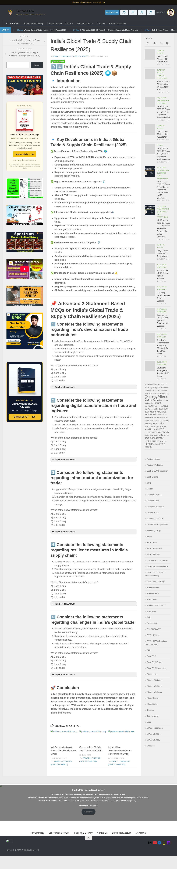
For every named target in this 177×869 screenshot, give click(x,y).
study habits (163, 432)
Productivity (152, 623)
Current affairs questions (157, 524)
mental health (151, 414)
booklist (153, 391)
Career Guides (153, 501)
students (154, 432)
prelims (148, 423)
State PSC (151, 656)
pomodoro (164, 420)
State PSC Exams (154, 662)
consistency (161, 393)
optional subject (154, 420)
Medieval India (153, 587)
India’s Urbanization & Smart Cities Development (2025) (63, 750)
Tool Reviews (152, 716)
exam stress (158, 406)
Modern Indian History (33, 23)
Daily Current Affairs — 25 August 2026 (162, 59)
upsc (149, 441)
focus (165, 406)
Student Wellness (154, 692)
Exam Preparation (154, 548)
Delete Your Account (121, 833)
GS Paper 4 (149, 409)
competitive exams (150, 393)
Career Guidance (154, 495)
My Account (141, 833)
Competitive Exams (155, 507)
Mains (153, 411)
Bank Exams (152, 477)
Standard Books (84, 23)
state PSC (159, 429)
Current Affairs (12, 23)
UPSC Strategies (154, 734)
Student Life (152, 674)
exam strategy (153, 404)
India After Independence (157, 566)
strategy (148, 432)
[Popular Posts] (154, 44)
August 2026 (159, 388)
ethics (160, 400)
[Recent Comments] (161, 44)
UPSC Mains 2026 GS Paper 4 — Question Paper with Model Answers (163, 153)
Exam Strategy (153, 554)
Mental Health (153, 593)
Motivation (151, 611)
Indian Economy (54, 23)
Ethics (68, 23)
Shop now (88, 812)
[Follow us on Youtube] (155, 843)
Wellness (151, 746)
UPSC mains (160, 441)
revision (149, 426)
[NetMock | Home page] (10, 12)
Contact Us (102, 833)
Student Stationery (154, 680)
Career (150, 489)
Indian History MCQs (156, 581)
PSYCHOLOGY (154, 629)
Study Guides (152, 698)
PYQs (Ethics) (153, 635)
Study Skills (152, 704)
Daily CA (151, 399)
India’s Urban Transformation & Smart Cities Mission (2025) (119, 750)
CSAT (167, 393)
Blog (159, 264)
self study (156, 426)
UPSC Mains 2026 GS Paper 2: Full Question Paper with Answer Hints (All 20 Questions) (163, 189)
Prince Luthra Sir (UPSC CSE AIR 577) (71, 56)
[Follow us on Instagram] (150, 843)
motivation (149, 417)
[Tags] (167, 44)
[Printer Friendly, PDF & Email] (58, 61)
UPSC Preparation (155, 728)
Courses (101, 23)
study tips (166, 435)
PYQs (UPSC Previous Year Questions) (163, 100)
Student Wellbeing (154, 686)
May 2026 (161, 412)
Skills (149, 650)
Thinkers (150, 710)
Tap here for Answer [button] (65, 387)
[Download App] (164, 843)
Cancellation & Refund (59, 833)
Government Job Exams (157, 560)
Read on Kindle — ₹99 (25, 154)
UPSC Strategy (153, 740)
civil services (162, 391)
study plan (149, 435)
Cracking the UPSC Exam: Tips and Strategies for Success (162, 320)
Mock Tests (152, 599)
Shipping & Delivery (83, 833)
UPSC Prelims (152, 444)
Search (37, 65)
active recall (151, 384)
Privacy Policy (37, 833)
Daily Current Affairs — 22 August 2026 (162, 253)
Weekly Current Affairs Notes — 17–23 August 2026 (35, 30)
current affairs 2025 (155, 519)
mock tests (162, 415)
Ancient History (153, 459)
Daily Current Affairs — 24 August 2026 (162, 134)
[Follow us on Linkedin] (169, 843)
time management (154, 438)
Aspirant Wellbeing (155, 465)
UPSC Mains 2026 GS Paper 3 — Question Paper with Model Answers (99, 30)
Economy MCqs (154, 530)
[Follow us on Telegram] (159, 843)
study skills (158, 435)
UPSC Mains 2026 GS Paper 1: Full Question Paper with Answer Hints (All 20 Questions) (163, 228)
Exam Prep (152, 542)
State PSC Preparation (156, 668)
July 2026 (158, 409)
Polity (149, 617)
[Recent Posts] (148, 44)
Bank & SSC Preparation (157, 471)
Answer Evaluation (117, 23)
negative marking (159, 417)
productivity (157, 423)
